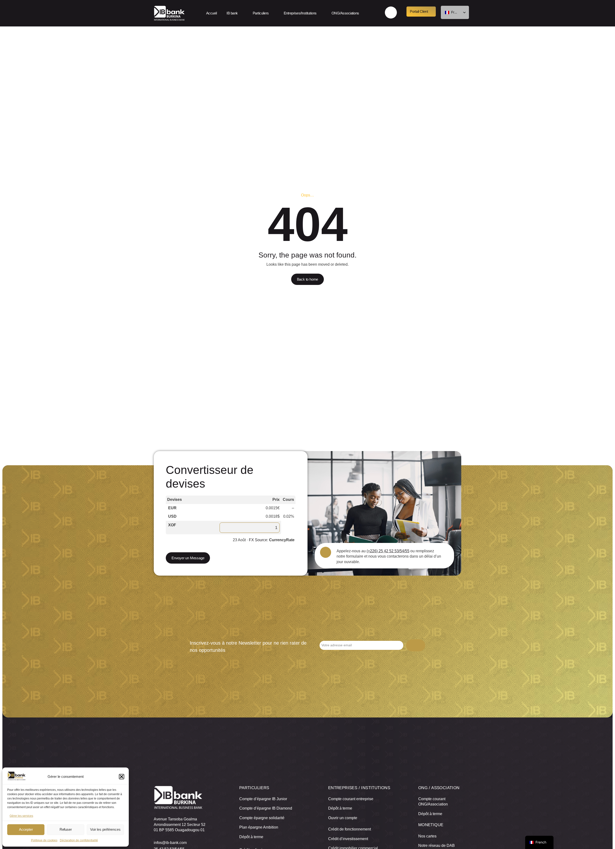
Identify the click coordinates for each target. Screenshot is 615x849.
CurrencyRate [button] (282, 540)
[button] (121, 776)
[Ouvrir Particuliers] (273, 13)
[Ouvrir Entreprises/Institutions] (321, 13)
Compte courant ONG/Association (433, 801)
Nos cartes (427, 836)
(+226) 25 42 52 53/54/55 (388, 551)
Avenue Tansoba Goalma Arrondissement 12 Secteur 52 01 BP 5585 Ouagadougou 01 (179, 824)
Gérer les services (21, 816)
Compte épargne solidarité (261, 818)
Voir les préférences (105, 829)
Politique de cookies (44, 840)
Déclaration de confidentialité (79, 840)
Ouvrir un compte (342, 818)
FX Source (258, 540)
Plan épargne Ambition (258, 827)
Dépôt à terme (251, 837)
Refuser (66, 829)
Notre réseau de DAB (436, 845)
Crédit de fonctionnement (349, 829)
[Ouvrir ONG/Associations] (363, 13)
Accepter (26, 829)
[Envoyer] (415, 645)
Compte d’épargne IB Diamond (265, 808)
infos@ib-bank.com (170, 843)
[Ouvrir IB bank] (242, 13)
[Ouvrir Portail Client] (432, 12)
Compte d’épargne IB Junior (263, 799)
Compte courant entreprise (350, 799)
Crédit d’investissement (348, 839)
